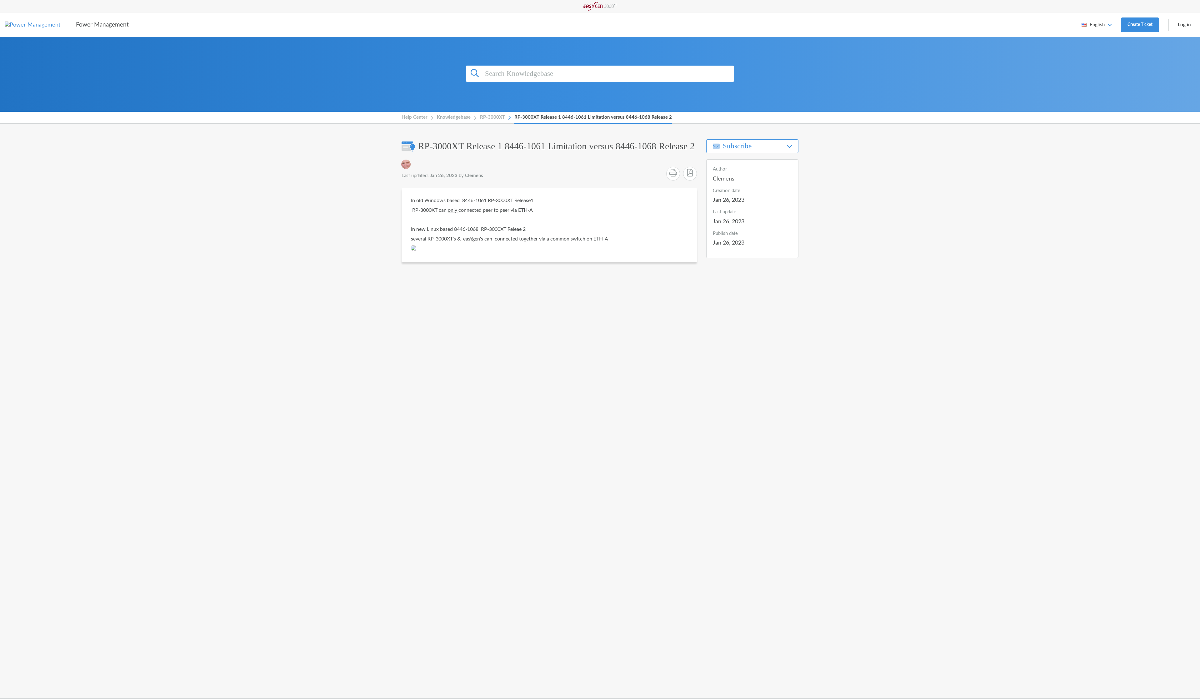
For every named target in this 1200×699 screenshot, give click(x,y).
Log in (1184, 24)
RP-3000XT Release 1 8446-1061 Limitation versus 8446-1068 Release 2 (593, 117)
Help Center (415, 117)
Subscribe (737, 146)
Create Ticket (1140, 24)
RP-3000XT (492, 117)
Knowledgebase (454, 117)
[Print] (673, 174)
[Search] (476, 73)
